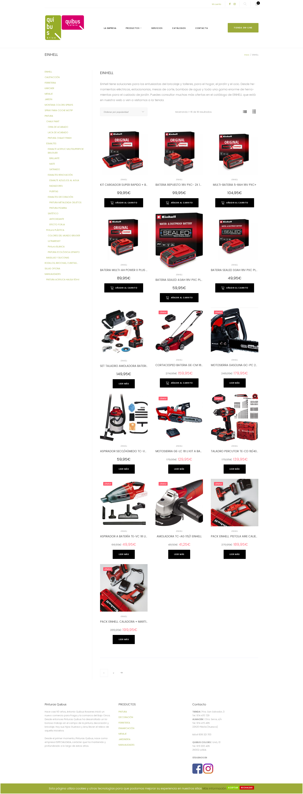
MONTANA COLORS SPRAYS (59, 104)
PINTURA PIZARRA (58, 208)
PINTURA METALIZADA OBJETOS (65, 202)
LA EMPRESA (110, 28)
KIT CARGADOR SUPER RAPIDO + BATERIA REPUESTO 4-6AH (139, 185)
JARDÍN (48, 99)
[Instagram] (235, 4)
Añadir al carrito (126, 202)
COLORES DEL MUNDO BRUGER (64, 235)
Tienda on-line (243, 27)
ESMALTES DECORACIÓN (60, 196)
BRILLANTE (54, 158)
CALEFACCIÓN (52, 77)
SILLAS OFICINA (52, 268)
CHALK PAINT (52, 121)
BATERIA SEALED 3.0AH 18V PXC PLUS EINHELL (240, 270)
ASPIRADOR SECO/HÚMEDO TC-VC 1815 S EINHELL (133, 451)
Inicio (246, 54)
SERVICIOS (157, 28)
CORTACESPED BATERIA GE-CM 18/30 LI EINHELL (187, 365)
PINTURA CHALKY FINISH (59, 138)
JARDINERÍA (124, 739)
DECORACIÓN (126, 717)
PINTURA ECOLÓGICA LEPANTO (64, 252)
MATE (52, 163)
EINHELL (124, 179)
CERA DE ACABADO (58, 126)
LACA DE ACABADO (58, 132)
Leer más (124, 383)
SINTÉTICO (53, 213)
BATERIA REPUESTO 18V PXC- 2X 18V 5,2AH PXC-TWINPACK (194, 185)
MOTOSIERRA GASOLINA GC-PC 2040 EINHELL (241, 365)
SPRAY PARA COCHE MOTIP (59, 110)
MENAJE (49, 93)
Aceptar (233, 787)
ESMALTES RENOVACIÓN (60, 174)
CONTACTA (201, 28)
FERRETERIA (50, 82)
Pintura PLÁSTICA (55, 230)
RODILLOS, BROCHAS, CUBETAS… (61, 263)
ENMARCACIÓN (126, 728)
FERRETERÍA (124, 722)
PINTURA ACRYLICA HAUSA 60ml (62, 279)
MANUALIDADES (53, 274)
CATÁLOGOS (179, 28)
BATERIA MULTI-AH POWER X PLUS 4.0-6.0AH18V (132, 270)
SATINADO (54, 169)
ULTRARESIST (54, 241)
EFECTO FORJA (57, 224)
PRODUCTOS (133, 28)
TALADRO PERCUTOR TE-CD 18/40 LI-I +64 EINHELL (244, 451)
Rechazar (247, 787)
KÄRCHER (49, 88)
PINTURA (49, 115)
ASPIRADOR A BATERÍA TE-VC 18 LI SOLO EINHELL (132, 536)
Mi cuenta (216, 4)
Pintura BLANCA (56, 246)
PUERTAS (53, 191)
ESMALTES (51, 143)
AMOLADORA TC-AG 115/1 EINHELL (179, 536)
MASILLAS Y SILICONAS (57, 257)
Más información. (214, 788)
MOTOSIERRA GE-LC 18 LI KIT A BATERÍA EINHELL (186, 451)
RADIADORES (56, 185)
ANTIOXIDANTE (56, 219)
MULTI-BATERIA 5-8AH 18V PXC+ (234, 185)
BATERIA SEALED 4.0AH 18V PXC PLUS (179, 280)
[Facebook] (230, 4)
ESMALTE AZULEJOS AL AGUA (64, 180)
